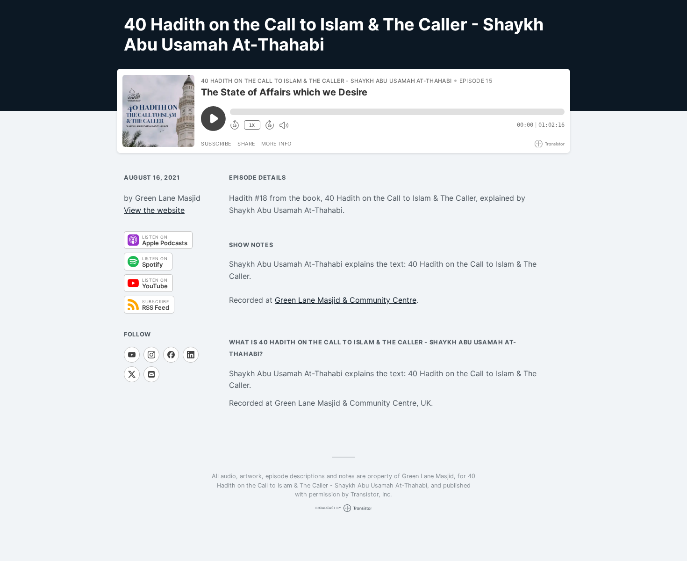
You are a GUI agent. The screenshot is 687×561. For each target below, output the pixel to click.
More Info (276, 143)
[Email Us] (151, 374)
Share (246, 143)
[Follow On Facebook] (171, 355)
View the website (154, 210)
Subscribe (216, 143)
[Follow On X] (132, 374)
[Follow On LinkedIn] (191, 355)
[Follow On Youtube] (132, 355)
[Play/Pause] (158, 110)
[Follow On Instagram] (151, 355)
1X (252, 125)
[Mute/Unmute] (283, 125)
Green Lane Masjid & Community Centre (345, 300)
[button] (397, 112)
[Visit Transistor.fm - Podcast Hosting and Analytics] (550, 144)
